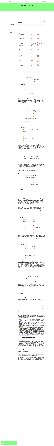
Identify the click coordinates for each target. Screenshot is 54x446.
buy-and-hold (20, 266)
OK (2, 443)
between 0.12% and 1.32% (30, 328)
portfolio (33, 319)
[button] (43, 1)
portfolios (43, 305)
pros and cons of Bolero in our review (29, 170)
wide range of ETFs (33, 92)
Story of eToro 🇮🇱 (12, 24)
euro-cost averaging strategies (37, 236)
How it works (32, 1)
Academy (41, 1)
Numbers (36, 1)
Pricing (38, 1)
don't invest (41, 329)
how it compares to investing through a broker (28, 337)
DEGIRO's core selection (21, 101)
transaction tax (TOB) (27, 121)
